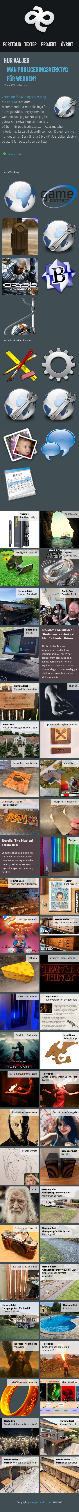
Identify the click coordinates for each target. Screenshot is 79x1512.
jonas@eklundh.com (39, 1502)
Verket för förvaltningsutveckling (24, 97)
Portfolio (12, 44)
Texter (30, 44)
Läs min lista (14, 154)
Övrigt (67, 44)
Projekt (48, 44)
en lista (12, 102)
